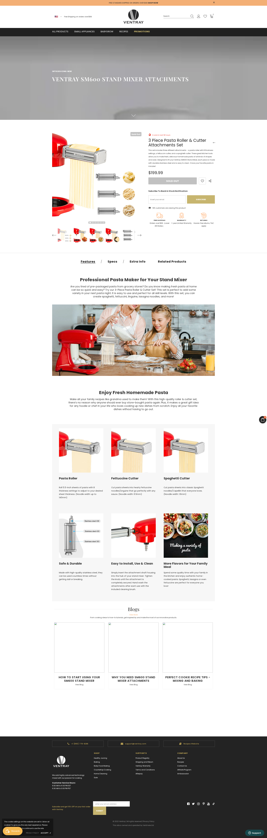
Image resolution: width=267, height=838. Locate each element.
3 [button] (95, 222)
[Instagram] (198, 804)
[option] (96, 176)
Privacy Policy (148, 821)
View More (133, 615)
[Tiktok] (213, 804)
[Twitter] (193, 804)
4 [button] (98, 222)
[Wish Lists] (202, 180)
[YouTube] (208, 804)
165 (153, 208)
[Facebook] (188, 804)
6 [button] (103, 222)
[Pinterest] (203, 804)
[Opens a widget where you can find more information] (254, 833)
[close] (213, 2)
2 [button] (92, 222)
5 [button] (100, 222)
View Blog (79, 684)
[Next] (138, 235)
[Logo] (133, 17)
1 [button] (90, 222)
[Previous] (55, 235)
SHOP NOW (153, 3)
